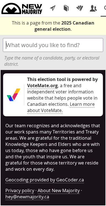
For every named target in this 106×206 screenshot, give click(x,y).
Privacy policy (19, 190)
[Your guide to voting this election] (52, 8)
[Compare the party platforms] (66, 8)
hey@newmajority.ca (27, 197)
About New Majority (59, 190)
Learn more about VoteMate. (61, 107)
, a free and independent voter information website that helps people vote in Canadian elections (62, 91)
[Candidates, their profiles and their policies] (93, 8)
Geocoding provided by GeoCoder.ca (44, 180)
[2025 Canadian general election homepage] (21, 8)
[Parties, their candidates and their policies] (79, 8)
